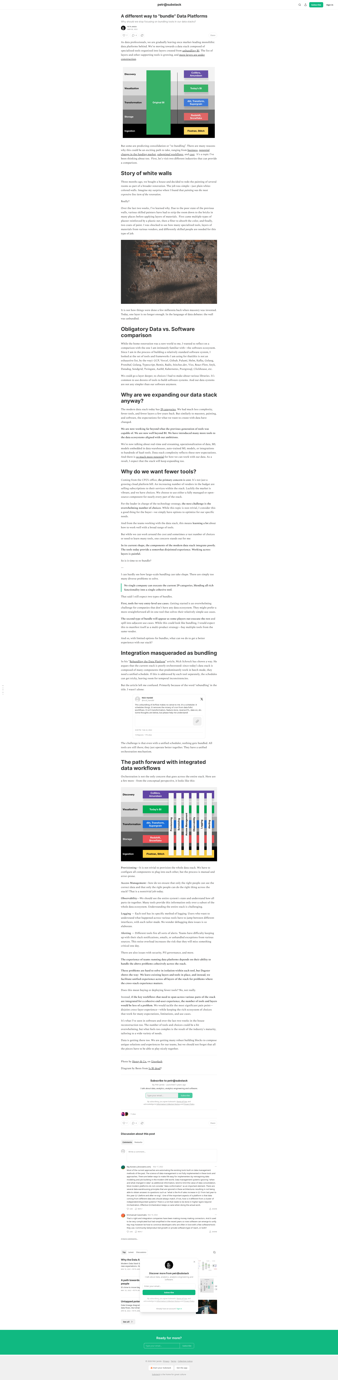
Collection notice (185, 1361)
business (192, 150)
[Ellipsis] (216, 1166)
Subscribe (316, 4)
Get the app (182, 1368)
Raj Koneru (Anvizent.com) (139, 1166)
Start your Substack (162, 1368)
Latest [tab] (131, 1252)
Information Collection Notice (168, 1301)
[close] (194, 1262)
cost (192, 154)
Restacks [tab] (138, 1142)
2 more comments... (129, 1239)
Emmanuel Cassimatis (137, 1215)
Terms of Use (182, 1298)
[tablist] (132, 1142)
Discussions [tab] (141, 1252)
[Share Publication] (305, 4)
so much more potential (150, 457)
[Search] (299, 4)
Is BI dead (154, 1068)
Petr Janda (132, 27)
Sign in (329, 4)
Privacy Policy (189, 1301)
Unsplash (156, 1061)
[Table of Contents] (3, 690)
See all (126, 1321)
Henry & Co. (139, 1061)
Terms (173, 1361)
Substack (156, 1374)
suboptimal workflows (170, 154)
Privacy (166, 1361)
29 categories (168, 409)
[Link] (117, 173)
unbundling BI (190, 51)
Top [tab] (124, 1252)
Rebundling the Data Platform (147, 661)
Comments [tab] (127, 1142)
